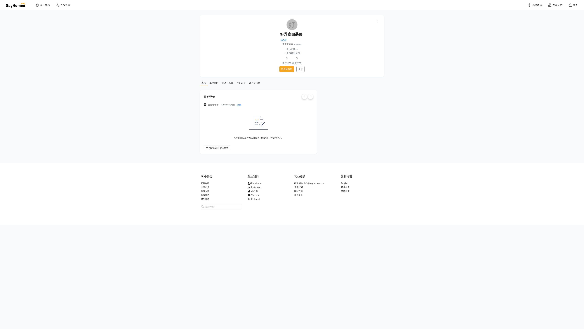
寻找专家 (65, 5)
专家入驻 (558, 5)
